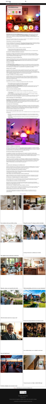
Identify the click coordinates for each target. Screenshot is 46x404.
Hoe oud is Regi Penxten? (5, 353)
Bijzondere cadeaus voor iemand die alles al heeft (9, 288)
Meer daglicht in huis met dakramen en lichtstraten (10, 255)
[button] (25, 1)
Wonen (15, 387)
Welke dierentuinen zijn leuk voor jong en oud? (9, 317)
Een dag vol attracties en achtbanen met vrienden (32, 252)
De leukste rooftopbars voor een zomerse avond (9, 385)
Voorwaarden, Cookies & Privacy (23, 395)
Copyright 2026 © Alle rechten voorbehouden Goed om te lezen (23, 401)
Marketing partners (23, 397)
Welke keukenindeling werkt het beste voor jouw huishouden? (34, 288)
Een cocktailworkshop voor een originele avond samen (33, 350)
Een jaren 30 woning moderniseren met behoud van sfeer (33, 320)
